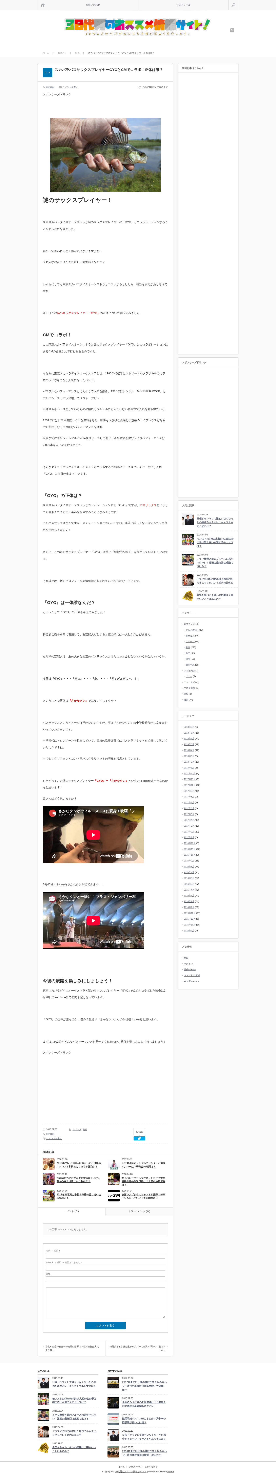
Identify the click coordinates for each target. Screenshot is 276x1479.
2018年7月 (189, 733)
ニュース (188, 682)
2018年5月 (189, 744)
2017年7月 (189, 802)
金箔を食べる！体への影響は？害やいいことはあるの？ (215, 597)
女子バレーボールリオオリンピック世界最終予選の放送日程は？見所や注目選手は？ (143, 1181)
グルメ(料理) (192, 630)
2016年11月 (190, 849)
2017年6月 (189, 808)
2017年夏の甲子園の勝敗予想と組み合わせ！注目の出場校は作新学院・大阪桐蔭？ (144, 1386)
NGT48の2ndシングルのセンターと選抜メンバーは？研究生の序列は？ (143, 1165)
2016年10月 (190, 855)
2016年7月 (189, 872)
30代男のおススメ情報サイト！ (130, 1471)
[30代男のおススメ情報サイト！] (138, 27)
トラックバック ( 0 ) (139, 1211)
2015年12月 (190, 913)
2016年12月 (190, 843)
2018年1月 (189, 767)
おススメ (77, 1129)
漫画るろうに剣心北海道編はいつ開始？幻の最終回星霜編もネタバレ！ (144, 1404)
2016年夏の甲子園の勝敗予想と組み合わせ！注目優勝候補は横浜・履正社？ (144, 1453)
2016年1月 (189, 907)
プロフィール (183, 4)
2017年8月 (189, 796)
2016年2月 (189, 901)
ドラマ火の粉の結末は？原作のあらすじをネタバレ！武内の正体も (215, 580)
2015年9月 (189, 930)
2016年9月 (189, 860)
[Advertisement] (75, 107)
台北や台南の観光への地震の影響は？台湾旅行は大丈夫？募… (72, 1348)
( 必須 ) (53, 1250)
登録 (186, 958)
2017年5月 (189, 814)
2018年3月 (189, 756)
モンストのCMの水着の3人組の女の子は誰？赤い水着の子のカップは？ (215, 542)
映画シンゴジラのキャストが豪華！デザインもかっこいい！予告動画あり (143, 1196)
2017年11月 (190, 779)
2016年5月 (189, 884)
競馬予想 (190, 665)
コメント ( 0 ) (71, 1211)
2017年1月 (189, 837)
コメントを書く (70, 87)
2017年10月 (190, 785)
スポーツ (190, 641)
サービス (190, 635)
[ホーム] (43, 5)
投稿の (190, 969)
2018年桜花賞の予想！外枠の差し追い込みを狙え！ (79, 1196)
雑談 (186, 699)
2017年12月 (190, 773)
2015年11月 (190, 919)
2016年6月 (189, 878)
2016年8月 (189, 866)
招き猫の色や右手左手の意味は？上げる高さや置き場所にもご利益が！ (78, 1180)
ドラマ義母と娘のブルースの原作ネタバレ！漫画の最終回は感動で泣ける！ (215, 562)
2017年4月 (189, 820)
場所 (188, 659)
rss (232, 30)
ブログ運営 (189, 688)
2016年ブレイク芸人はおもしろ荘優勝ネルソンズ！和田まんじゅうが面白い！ (79, 1165)
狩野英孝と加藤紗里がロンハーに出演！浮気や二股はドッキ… (137, 1348)
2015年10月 (190, 924)
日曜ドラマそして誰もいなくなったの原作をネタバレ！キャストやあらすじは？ (215, 522)
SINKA (170, 1471)
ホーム (122, 1467)
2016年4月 (189, 890)
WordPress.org (191, 981)
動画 (85, 1129)
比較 (186, 693)
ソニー (189, 676)
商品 (188, 653)
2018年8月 (189, 727)
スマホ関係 (189, 670)
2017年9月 (189, 791)
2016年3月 (189, 895)
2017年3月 (189, 826)
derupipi (50, 87)
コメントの (192, 975)
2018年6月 (189, 738)
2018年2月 (189, 762)
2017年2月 (189, 831)
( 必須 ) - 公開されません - (64, 1262)
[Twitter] (139, 1138)
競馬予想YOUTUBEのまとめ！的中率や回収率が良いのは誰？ (144, 1420)
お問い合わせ (93, 4)
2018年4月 (189, 750)
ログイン (188, 963)
